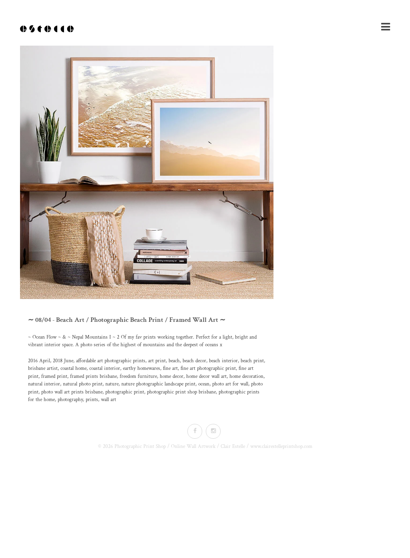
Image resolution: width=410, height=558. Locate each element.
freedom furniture (138, 376)
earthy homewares (141, 368)
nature (112, 384)
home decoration (246, 376)
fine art (170, 368)
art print (157, 360)
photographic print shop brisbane (181, 392)
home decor (171, 376)
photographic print (124, 392)
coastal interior (104, 368)
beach (174, 360)
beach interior (223, 360)
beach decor (194, 360)
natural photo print (82, 384)
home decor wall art (206, 376)
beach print (252, 360)
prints (92, 399)
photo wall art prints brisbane (71, 392)
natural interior (44, 384)
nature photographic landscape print (158, 384)
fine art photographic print (208, 368)
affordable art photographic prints (110, 360)
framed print (54, 376)
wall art (108, 399)
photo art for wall (230, 384)
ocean (203, 384)
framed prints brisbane (93, 376)
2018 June (63, 360)
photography (70, 399)
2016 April (39, 360)
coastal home (73, 368)
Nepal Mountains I (91, 337)
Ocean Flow (44, 337)
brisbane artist (43, 368)
